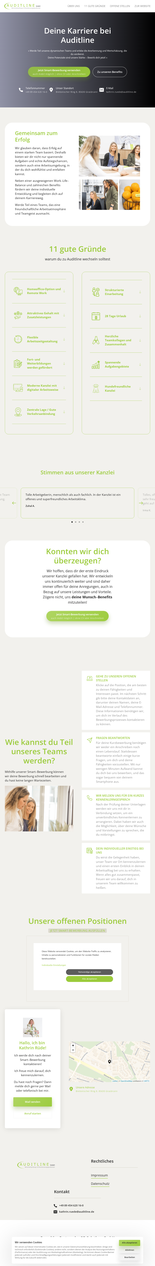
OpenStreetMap (126, 1081)
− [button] (73, 1050)
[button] (141, 503)
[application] (109, 1061)
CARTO (146, 1081)
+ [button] (73, 1045)
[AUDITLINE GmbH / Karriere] (36, 1165)
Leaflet (114, 1081)
